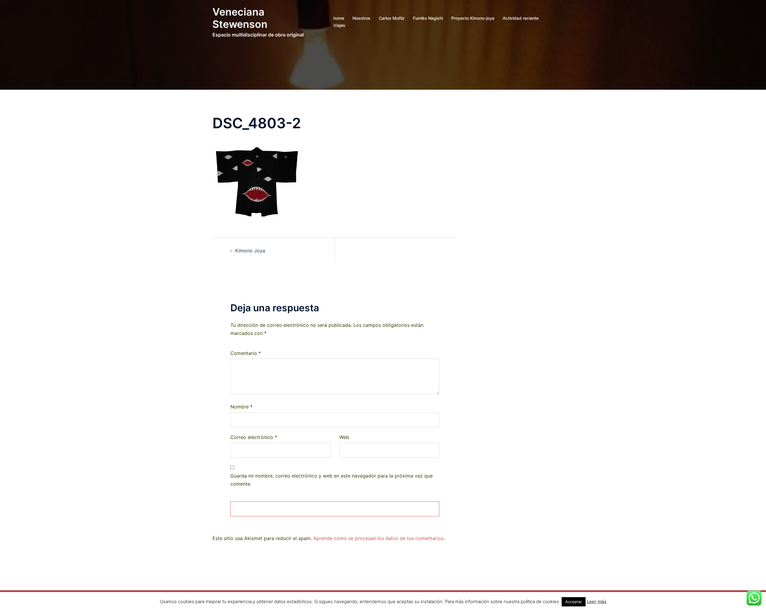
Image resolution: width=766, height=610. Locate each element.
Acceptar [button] (573, 601)
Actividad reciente (521, 18)
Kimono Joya (250, 251)
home (338, 18)
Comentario (245, 353)
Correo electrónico (253, 437)
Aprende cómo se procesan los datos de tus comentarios (378, 538)
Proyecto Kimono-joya (472, 18)
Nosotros (361, 18)
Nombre (241, 407)
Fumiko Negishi (428, 18)
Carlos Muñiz (392, 18)
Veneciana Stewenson (240, 18)
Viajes (339, 25)
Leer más (597, 601)
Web (344, 437)
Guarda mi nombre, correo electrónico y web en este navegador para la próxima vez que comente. (331, 480)
